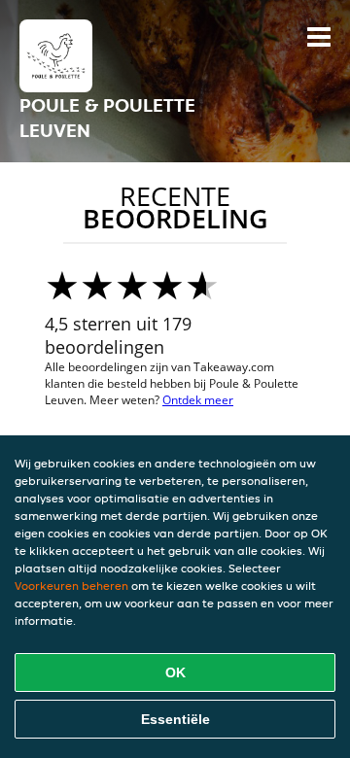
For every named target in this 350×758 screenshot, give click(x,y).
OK (175, 672)
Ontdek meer (197, 400)
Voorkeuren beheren (71, 585)
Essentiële (175, 719)
